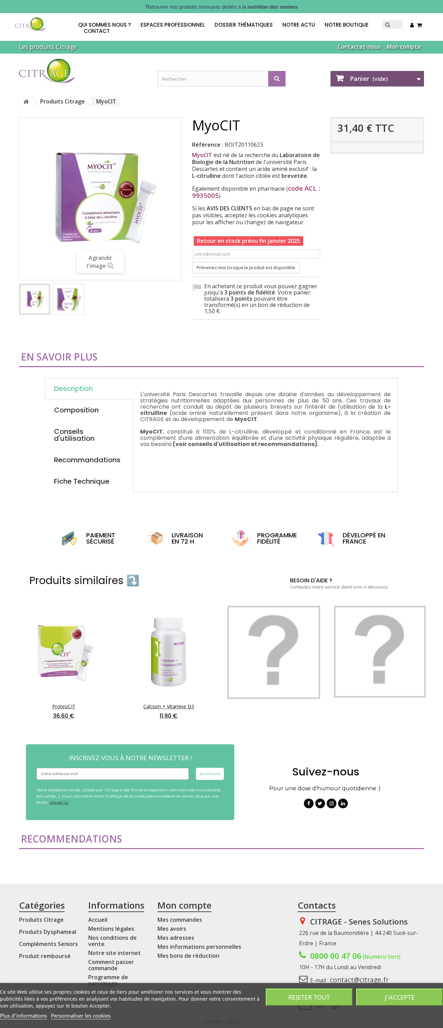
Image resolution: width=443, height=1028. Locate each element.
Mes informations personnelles (199, 946)
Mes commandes (179, 920)
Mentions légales (111, 929)
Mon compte (404, 47)
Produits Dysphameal (47, 932)
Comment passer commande (111, 965)
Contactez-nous (359, 47)
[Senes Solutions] (83, 71)
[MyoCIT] (34, 299)
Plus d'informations (23, 1015)
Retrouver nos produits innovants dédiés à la (222, 7)
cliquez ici (59, 802)
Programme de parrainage (108, 980)
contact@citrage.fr (359, 979)
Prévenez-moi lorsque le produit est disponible (246, 267)
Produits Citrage (41, 920)
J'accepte (400, 997)
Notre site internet (114, 953)
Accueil (97, 920)
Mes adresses (175, 937)
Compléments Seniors (48, 944)
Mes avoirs (171, 929)
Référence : (207, 145)
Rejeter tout (309, 997)
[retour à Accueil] (26, 102)
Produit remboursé (45, 956)
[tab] (89, 435)
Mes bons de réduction (188, 955)
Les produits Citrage (48, 47)
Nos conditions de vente (112, 941)
